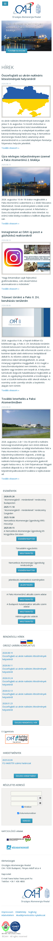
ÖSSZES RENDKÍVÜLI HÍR (26, 722)
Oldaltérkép (20, 912)
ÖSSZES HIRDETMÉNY (26, 776)
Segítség (32, 912)
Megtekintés (26, 553)
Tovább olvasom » (10, 148)
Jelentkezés (26, 585)
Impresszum (7, 912)
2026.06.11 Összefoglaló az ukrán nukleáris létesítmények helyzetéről (24, 668)
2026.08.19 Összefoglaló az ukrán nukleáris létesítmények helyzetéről (24, 656)
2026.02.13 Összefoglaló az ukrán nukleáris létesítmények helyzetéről (24, 694)
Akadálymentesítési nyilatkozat (30, 915)
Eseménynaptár (26, 539)
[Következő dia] (45, 36)
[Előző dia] (5, 36)
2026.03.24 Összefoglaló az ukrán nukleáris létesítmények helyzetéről (24, 681)
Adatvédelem (7, 915)
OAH (26, 9)
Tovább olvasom (16, 50)
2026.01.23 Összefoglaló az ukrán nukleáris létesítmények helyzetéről (24, 706)
